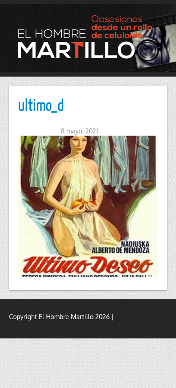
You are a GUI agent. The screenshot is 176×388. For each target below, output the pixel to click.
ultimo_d (41, 104)
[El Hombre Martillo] (88, 37)
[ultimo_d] (88, 206)
